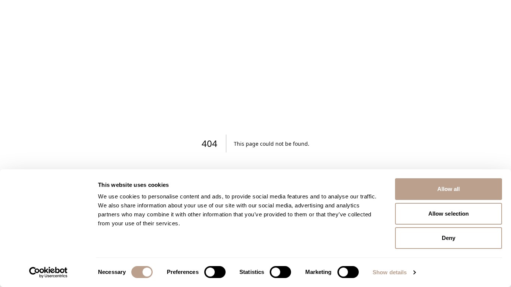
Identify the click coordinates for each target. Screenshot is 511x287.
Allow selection (448, 213)
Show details (390, 272)
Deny (448, 238)
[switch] (215, 272)
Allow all (448, 189)
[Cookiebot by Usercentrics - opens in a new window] (48, 272)
